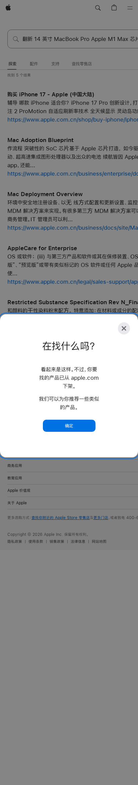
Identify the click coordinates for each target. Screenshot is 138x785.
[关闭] (124, 328)
